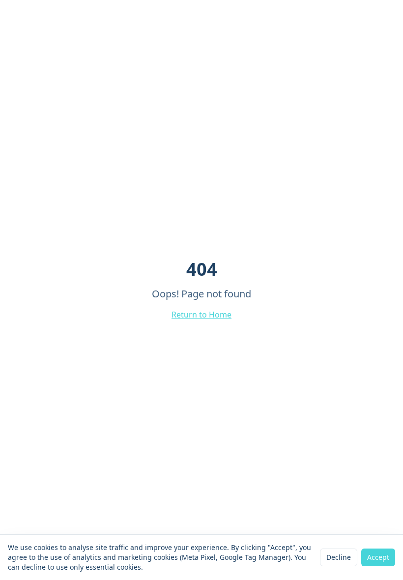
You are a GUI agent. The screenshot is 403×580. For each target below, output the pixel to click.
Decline (338, 557)
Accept (378, 557)
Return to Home (201, 314)
